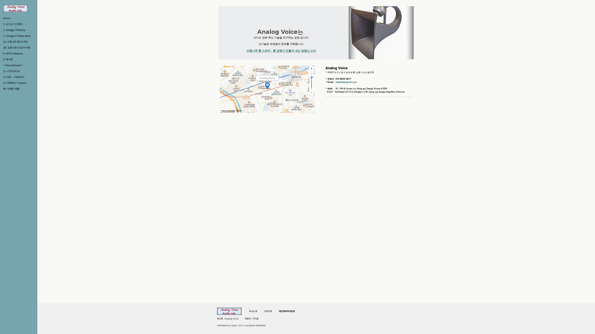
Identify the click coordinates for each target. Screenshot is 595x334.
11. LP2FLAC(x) (11, 71)
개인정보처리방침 (287, 311)
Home (6, 18)
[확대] (311, 68)
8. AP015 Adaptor (13, 53)
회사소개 (253, 311)
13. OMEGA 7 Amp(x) (14, 83)
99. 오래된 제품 (11, 88)
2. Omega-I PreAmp (14, 30)
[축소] (311, 92)
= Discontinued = (13, 65)
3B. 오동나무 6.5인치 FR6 (16, 47)
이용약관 (268, 311)
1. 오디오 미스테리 (13, 24)
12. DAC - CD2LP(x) (13, 77)
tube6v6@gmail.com (346, 82)
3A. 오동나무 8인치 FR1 (15, 41)
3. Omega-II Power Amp (16, 36)
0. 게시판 (8, 59)
